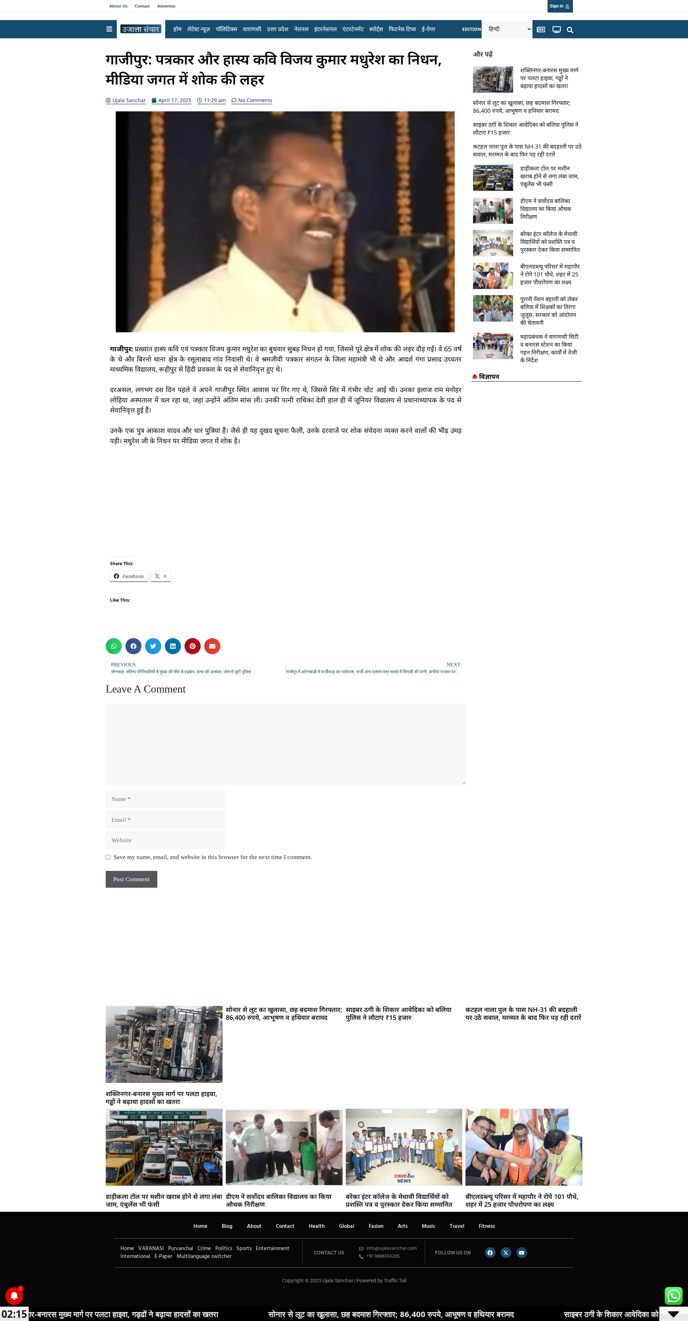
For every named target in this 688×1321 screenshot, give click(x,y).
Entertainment (273, 1249)
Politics (223, 1249)
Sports (244, 1249)
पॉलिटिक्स (226, 29)
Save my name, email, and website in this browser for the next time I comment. (213, 857)
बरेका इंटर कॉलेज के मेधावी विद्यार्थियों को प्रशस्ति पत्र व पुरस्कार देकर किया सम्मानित (550, 242)
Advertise (166, 6)
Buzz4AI (160, 1296)
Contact (142, 6)
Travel (457, 1226)
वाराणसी (252, 29)
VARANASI (151, 1249)
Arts (402, 1226)
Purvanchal (180, 1249)
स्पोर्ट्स (376, 29)
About (254, 1226)
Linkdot (192, 1296)
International (135, 1256)
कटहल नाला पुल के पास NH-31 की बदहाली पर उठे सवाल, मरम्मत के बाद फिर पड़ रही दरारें (527, 150)
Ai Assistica (177, 1296)
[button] (570, 30)
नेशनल (301, 29)
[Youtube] (521, 1252)
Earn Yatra (188, 1296)
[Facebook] (490, 1252)
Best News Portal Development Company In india (126, 1296)
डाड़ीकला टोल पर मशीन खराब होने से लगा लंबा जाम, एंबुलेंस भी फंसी (549, 176)
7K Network (164, 1296)
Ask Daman (183, 1296)
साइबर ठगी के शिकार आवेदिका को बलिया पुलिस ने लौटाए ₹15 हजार (399, 1013)
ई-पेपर (428, 29)
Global (346, 1226)
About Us (118, 6)
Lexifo (116, 1296)
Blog (227, 1226)
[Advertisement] (286, 506)
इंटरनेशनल (325, 29)
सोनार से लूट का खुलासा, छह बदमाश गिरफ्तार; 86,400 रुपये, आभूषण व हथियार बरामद (521, 107)
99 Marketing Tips (154, 1296)
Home (200, 1226)
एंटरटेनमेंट (353, 29)
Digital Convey (139, 1296)
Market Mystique (171, 1296)
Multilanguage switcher (204, 1256)
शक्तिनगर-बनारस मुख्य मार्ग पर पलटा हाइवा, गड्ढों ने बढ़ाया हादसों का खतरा (549, 78)
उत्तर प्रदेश (277, 29)
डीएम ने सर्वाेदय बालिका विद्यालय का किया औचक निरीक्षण (545, 209)
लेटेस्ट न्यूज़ (198, 29)
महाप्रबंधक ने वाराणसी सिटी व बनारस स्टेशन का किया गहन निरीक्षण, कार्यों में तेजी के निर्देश (549, 348)
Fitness (487, 1226)
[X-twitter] (506, 1252)
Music (428, 1226)
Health (317, 1226)
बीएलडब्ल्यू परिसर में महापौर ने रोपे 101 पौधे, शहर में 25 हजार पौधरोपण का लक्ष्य (550, 274)
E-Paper (163, 1256)
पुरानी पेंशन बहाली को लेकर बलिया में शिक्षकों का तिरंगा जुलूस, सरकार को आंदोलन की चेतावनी (549, 311)
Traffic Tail (395, 1280)
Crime (204, 1249)
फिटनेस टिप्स (402, 29)
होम (177, 29)
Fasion (376, 1226)
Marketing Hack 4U (146, 1296)
